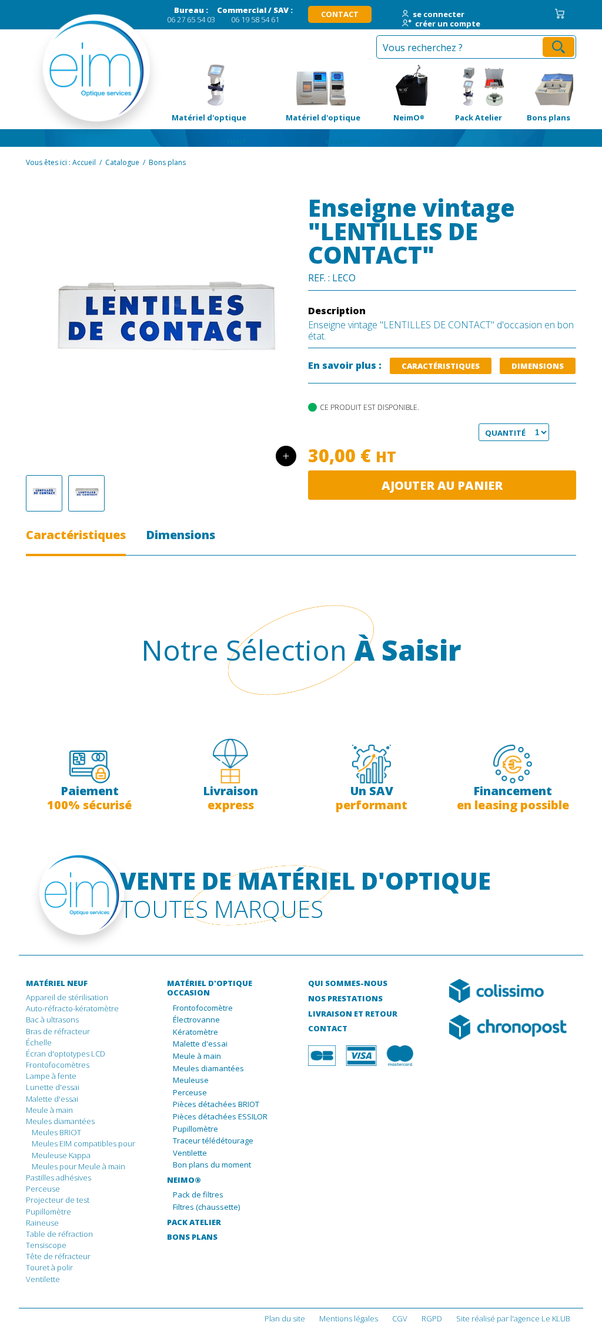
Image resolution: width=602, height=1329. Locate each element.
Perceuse (43, 1188)
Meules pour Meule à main (78, 1166)
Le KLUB (555, 1318)
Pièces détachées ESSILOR (220, 1117)
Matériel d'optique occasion (320, 85)
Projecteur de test (57, 1200)
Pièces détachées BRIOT (216, 1104)
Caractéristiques (441, 366)
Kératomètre (195, 1032)
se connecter (438, 14)
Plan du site (285, 1318)
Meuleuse (191, 1080)
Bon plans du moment (212, 1165)
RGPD (432, 1318)
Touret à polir (49, 1267)
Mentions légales (348, 1318)
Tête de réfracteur (58, 1256)
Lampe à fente (51, 1076)
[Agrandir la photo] (44, 493)
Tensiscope (46, 1245)
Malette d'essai (52, 1099)
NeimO (398, 85)
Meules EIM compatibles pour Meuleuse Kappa (83, 1149)
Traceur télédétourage (213, 1141)
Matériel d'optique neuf (206, 85)
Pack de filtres (198, 1195)
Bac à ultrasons (52, 1019)
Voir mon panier (559, 14)
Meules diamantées (60, 1121)
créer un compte (447, 24)
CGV (399, 1318)
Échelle (39, 1042)
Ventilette (43, 1279)
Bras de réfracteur (58, 1031)
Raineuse (42, 1222)
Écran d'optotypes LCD (65, 1053)
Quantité (499, 433)
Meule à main (49, 1110)
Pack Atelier (469, 85)
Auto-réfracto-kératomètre (72, 1008)
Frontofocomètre (203, 1008)
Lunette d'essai (52, 1087)
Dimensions (537, 366)
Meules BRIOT (56, 1132)
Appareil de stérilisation (67, 997)
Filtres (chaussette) (206, 1207)
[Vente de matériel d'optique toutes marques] (66, 76)
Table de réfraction (59, 1234)
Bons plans (542, 85)
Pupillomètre (48, 1211)
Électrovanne (196, 1020)
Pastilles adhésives (58, 1177)
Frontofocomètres (57, 1064)
